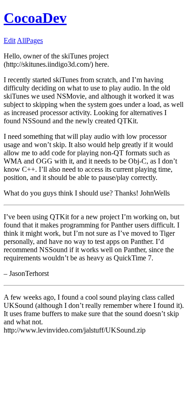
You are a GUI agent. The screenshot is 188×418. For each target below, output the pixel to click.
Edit (10, 40)
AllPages (30, 40)
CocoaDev (35, 18)
